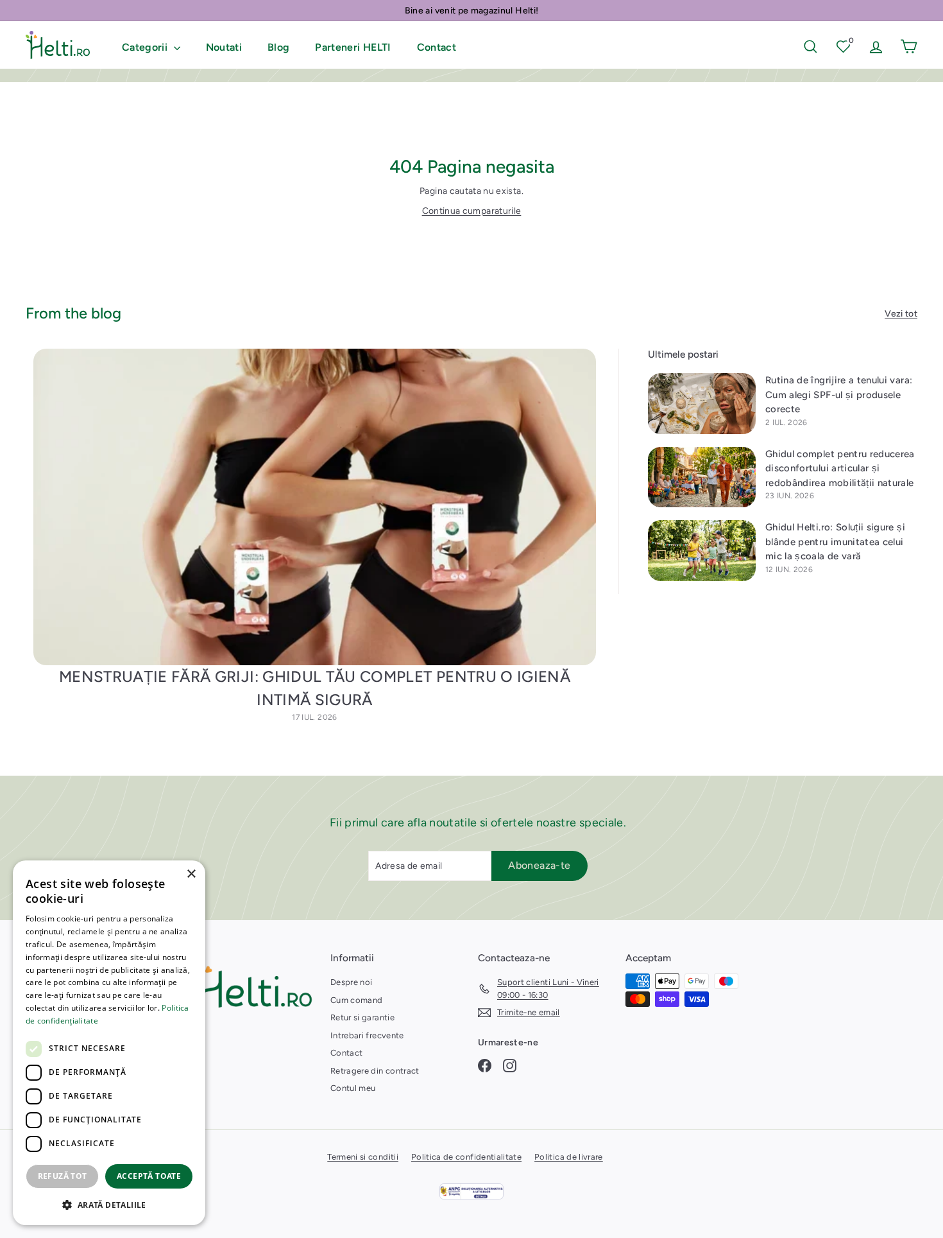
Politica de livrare (568, 1157)
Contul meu (353, 1088)
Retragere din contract (375, 1071)
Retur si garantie (362, 1017)
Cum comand (356, 1000)
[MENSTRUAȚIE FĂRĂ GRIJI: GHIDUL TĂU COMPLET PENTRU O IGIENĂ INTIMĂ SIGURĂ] (314, 507)
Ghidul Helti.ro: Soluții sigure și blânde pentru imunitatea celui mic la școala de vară (835, 541)
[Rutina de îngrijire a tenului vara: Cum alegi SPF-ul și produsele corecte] (702, 403)
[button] (109, 1204)
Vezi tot (901, 313)
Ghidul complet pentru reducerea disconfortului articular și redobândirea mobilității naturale (840, 468)
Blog (278, 47)
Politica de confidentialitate (466, 1157)
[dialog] (109, 1042)
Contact (436, 47)
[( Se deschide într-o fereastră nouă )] (471, 1191)
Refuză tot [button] (62, 1176)
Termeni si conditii (362, 1157)
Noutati (224, 47)
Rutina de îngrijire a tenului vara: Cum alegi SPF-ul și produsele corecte (838, 394)
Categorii (146, 47)
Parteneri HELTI (353, 47)
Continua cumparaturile (472, 210)
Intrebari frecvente (367, 1035)
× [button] (191, 874)
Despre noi (351, 982)
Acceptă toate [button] (149, 1176)
